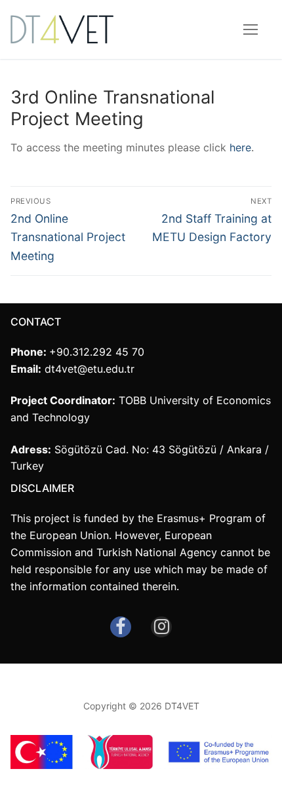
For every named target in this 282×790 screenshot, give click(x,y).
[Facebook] (120, 626)
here (240, 147)
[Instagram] (161, 626)
